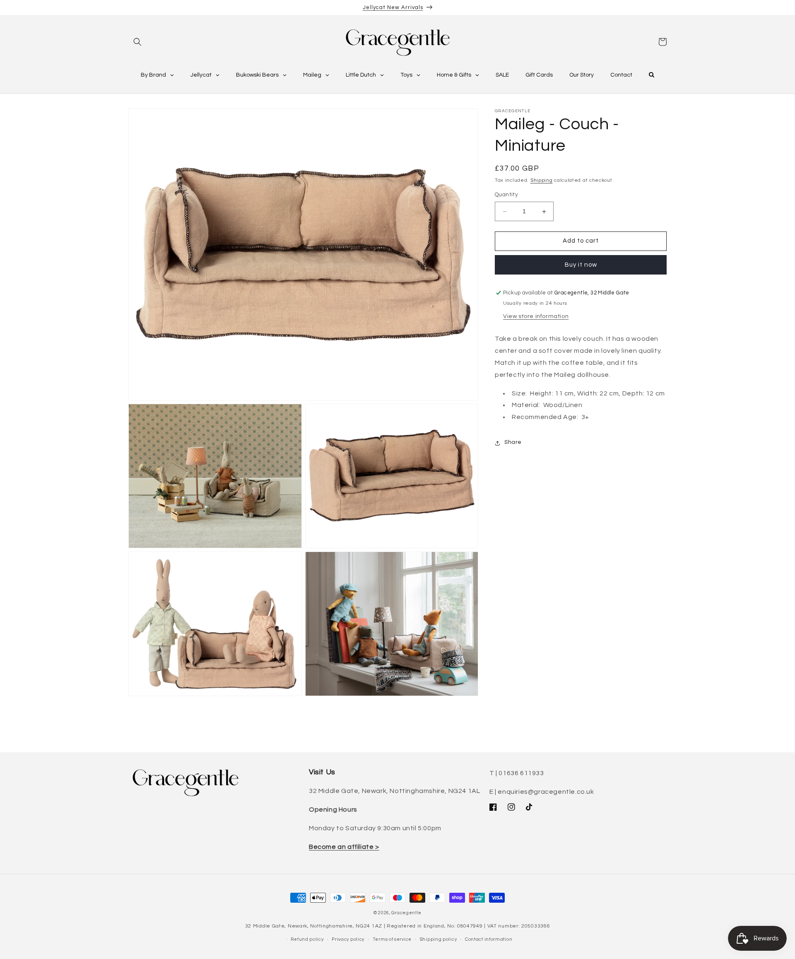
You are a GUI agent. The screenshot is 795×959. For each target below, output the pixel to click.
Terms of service (392, 939)
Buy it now (581, 265)
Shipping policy (438, 939)
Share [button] (513, 443)
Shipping (541, 180)
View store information (536, 317)
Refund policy (307, 939)
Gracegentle (406, 913)
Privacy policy (348, 939)
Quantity (506, 195)
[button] (137, 42)
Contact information (488, 939)
